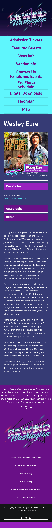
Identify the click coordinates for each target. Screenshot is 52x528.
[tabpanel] (26, 198)
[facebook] (21, 407)
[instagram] (31, 407)
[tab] (26, 186)
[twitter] (26, 407)
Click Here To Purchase (15, 198)
